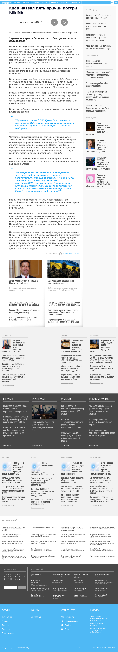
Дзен (67, 629)
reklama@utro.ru (95, 632)
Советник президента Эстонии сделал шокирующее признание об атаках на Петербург (14, 529)
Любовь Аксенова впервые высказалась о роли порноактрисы (72, 549)
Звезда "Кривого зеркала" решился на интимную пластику (24, 311)
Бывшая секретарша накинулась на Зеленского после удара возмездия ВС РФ (14, 557)
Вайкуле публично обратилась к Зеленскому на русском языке (12, 542)
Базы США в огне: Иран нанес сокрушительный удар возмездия (42, 549)
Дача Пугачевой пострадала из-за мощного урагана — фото (23, 318)
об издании (36, 617)
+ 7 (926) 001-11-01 (96, 630)
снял (11, 237)
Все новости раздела (8, 385)
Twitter (68, 625)
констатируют (34, 191)
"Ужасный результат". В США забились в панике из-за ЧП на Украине (44, 535)
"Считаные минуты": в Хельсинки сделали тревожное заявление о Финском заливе (13, 550)
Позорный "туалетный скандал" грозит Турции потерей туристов (73, 542)
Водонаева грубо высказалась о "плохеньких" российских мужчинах (63, 321)
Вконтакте (69, 617)
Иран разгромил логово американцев (102, 556)
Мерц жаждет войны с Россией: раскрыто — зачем (71, 556)
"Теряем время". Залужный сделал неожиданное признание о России (24, 304)
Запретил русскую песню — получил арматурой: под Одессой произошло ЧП (103, 528)
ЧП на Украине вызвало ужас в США (42, 527)
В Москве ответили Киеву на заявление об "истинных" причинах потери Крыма (49, 33)
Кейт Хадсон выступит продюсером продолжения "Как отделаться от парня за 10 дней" (62, 312)
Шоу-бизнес (35, 2)
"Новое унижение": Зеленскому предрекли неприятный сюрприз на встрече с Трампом (102, 543)
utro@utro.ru (94, 625)
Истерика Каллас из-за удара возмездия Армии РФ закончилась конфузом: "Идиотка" (72, 529)
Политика (45, 2)
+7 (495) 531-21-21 (96, 623)
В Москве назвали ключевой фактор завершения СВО (43, 556)
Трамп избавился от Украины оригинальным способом (11, 535)
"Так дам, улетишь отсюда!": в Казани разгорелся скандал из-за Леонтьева (63, 304)
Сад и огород (65, 2)
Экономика (54, 2)
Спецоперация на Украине (21, 2)
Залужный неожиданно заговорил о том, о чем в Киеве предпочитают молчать (101, 536)
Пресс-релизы (75, 2)
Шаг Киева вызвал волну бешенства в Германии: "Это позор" (73, 535)
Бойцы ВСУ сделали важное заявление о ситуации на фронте (44, 542)
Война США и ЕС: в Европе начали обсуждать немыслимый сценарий (101, 549)
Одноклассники (72, 621)
